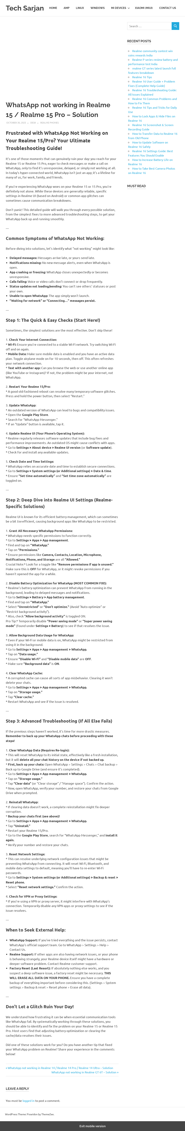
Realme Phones (49, 122)
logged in (29, 1100)
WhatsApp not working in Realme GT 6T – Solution (83, 1072)
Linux (80, 8)
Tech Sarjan (25, 8)
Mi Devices (118, 8)
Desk (33, 122)
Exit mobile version (92, 1126)
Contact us (167, 8)
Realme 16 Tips (142, 77)
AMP (66, 8)
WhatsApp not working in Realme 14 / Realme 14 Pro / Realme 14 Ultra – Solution (60, 1068)
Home (53, 8)
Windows (98, 8)
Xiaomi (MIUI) (144, 8)
